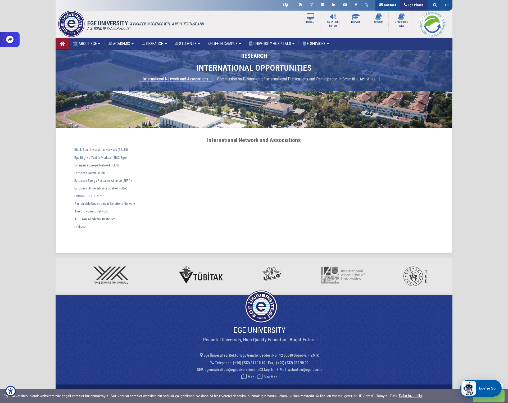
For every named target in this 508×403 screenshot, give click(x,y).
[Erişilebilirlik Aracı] (10, 391)
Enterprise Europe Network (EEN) (96, 165)
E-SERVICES (316, 43)
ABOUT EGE (88, 43)
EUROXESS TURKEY (88, 196)
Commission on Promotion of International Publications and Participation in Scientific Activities (296, 78)
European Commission (89, 173)
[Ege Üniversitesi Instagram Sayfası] (311, 4)
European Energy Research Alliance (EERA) (103, 181)
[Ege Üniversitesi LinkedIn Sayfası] (333, 4)
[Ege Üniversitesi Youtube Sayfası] (345, 4)
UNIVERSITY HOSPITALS (272, 43)
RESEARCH (155, 43)
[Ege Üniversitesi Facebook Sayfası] (356, 4)
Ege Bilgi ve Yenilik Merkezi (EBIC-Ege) (100, 158)
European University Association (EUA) (100, 188)
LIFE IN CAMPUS (225, 43)
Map (251, 377)
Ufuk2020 (80, 227)
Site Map (270, 377)
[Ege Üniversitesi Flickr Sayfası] (322, 4)
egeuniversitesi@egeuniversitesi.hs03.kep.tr (239, 370)
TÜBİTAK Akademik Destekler (94, 219)
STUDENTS (187, 43)
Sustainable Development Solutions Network (104, 204)
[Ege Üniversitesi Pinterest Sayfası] (300, 4)
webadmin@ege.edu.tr (305, 370)
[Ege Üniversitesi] (434, 5)
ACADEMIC (121, 43)
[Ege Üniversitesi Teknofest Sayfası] (287, 4)
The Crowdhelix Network (91, 211)
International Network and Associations (175, 78)
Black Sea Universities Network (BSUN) (101, 150)
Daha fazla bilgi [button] (411, 396)
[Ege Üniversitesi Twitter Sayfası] (368, 4)
